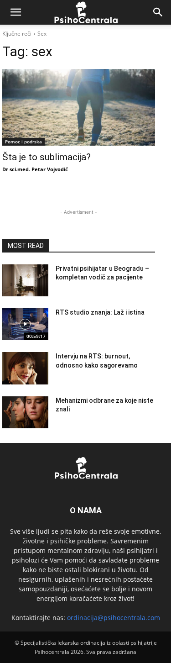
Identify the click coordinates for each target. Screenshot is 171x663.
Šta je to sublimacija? (46, 157)
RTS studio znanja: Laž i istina (100, 312)
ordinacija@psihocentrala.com (113, 617)
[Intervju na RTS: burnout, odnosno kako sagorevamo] (25, 368)
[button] (15, 12)
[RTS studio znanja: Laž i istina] (25, 324)
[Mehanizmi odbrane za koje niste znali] (25, 412)
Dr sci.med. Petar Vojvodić (35, 169)
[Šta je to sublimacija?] (78, 107)
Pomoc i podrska (23, 141)
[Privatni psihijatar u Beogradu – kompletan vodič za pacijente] (25, 280)
